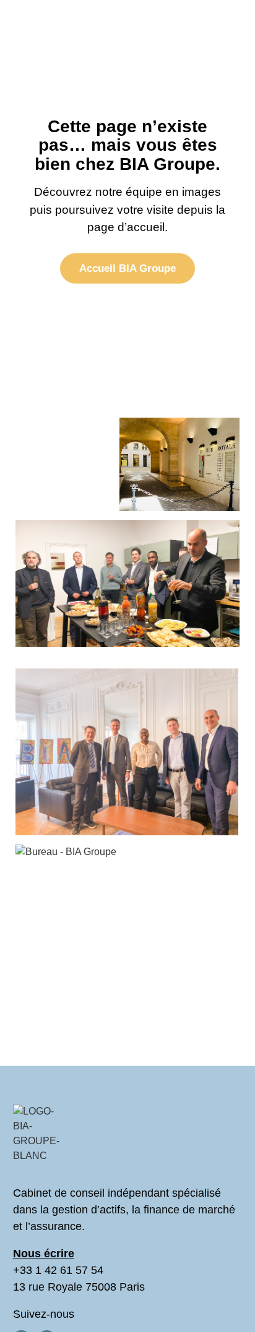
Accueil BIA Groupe (127, 268)
